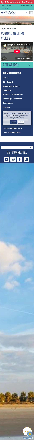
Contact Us (5, 8)
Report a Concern (7, 5)
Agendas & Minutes (11, 86)
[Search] (27, 12)
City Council (8, 82)
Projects (6, 107)
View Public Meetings (26, 5)
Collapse (31, 6)
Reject (21, 122)
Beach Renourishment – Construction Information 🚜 (17, 3)
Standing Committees (12, 99)
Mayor (5, 78)
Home (3, 29)
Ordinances (8, 103)
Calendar (7, 90)
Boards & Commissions (13, 94)
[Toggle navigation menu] (31, 12)
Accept (13, 122)
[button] (2, 3)
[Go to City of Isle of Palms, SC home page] (8, 11)
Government (11, 29)
